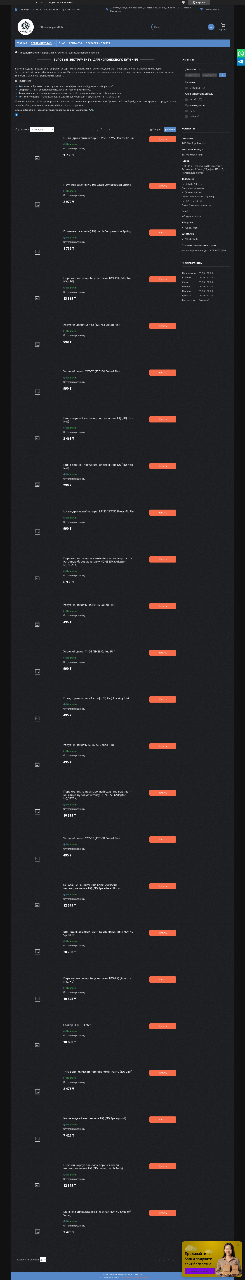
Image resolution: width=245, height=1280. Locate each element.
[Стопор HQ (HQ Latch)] (37, 1045)
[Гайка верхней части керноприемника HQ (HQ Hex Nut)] (37, 438)
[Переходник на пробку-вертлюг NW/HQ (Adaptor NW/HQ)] (37, 998)
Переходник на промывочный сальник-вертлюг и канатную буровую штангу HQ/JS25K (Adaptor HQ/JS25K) (97, 795)
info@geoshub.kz (191, 216)
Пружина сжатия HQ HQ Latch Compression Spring (97, 184)
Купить (163, 139)
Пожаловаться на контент (134, 1277)
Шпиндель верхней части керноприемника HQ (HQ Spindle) (98, 933)
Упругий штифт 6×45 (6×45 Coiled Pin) (89, 604)
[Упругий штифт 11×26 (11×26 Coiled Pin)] (37, 672)
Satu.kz (138, 1274)
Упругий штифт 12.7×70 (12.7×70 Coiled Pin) (91, 371)
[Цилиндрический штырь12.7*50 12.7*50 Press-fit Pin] (37, 532)
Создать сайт (54, 2)
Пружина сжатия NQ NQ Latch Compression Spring (97, 231)
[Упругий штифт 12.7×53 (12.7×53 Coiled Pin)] (37, 345)
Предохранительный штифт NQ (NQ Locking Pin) (96, 698)
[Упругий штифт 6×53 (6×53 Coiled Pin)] (37, 765)
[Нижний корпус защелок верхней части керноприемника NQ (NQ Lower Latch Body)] (37, 1185)
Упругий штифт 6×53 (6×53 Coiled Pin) (88, 744)
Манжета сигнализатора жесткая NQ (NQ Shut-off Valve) (97, 1213)
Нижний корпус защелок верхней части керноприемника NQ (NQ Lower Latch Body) (93, 1166)
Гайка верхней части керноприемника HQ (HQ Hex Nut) (98, 419)
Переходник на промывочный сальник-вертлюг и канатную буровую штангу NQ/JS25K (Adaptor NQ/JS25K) (97, 561)
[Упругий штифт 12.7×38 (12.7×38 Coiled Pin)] (37, 858)
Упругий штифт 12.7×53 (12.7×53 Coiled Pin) (91, 324)
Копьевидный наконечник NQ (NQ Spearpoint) (94, 1118)
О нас (61, 43)
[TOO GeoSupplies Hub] (26, 27)
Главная (22, 43)
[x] (20, 115)
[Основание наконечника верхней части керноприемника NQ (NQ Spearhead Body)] (37, 905)
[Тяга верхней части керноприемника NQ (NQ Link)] (37, 1092)
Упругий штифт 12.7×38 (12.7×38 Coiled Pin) (91, 838)
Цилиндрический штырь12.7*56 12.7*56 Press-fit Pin (98, 138)
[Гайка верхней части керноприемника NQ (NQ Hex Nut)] (37, 485)
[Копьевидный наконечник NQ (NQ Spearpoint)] (37, 1138)
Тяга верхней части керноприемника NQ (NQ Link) (97, 1071)
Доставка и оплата (98, 43)
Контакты (75, 43)
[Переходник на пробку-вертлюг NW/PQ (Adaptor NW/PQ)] (37, 298)
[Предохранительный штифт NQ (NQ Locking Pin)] (37, 718)
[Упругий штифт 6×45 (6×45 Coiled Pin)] (37, 625)
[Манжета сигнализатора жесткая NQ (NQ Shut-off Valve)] (37, 1232)
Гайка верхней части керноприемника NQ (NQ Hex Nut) (98, 466)
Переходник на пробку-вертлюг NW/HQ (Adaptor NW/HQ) (97, 979)
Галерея (156, 129)
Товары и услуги (41, 43)
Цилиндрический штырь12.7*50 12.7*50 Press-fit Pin (98, 511)
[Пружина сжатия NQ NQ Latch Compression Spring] (37, 251)
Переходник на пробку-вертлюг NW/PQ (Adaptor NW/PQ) (97, 279)
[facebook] (16, 115)
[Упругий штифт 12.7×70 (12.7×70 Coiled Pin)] (37, 392)
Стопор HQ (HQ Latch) (77, 1024)
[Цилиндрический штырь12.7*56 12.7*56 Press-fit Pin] (37, 158)
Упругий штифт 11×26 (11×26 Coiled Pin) (89, 651)
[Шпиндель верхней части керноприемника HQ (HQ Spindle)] (37, 952)
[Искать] (211, 27)
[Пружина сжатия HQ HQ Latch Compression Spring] (37, 205)
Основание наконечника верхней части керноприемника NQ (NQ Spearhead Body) (92, 886)
